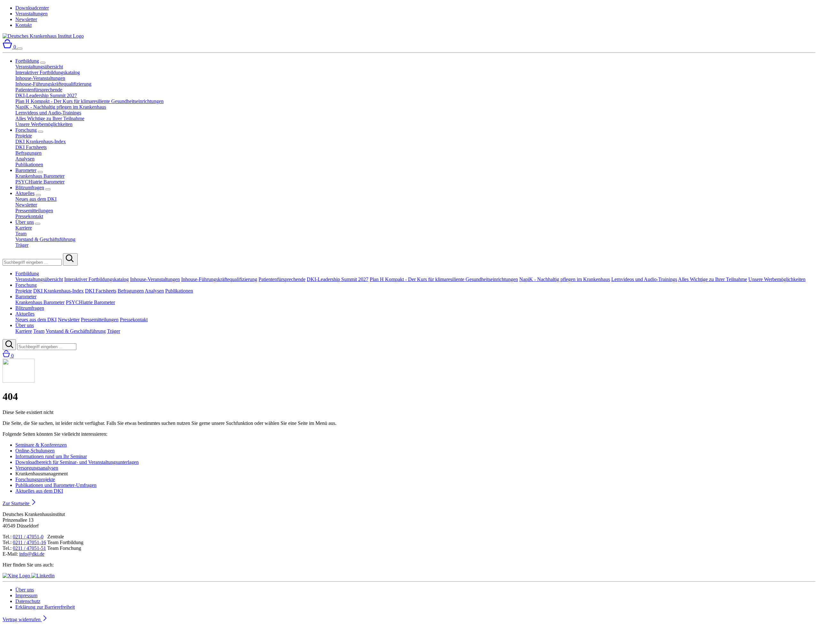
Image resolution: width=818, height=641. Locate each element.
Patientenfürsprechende (38, 89)
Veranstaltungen (31, 13)
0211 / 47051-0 (28, 536)
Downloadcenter (32, 8)
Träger (21, 245)
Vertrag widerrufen (22, 619)
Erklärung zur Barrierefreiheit (45, 607)
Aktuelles (25, 193)
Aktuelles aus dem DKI (39, 491)
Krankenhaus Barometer (40, 176)
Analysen (25, 158)
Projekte (23, 135)
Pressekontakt (29, 216)
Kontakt (23, 25)
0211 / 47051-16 (29, 542)
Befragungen (28, 153)
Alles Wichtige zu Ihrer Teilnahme (49, 118)
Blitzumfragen (29, 187)
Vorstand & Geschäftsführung (45, 239)
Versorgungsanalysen (36, 468)
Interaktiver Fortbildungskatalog (47, 72)
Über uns (24, 222)
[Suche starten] (70, 259)
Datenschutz (27, 601)
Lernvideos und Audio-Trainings (48, 112)
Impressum (26, 595)
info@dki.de (31, 554)
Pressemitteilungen (34, 210)
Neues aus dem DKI (36, 199)
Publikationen (29, 164)
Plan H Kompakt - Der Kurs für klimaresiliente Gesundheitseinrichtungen (89, 101)
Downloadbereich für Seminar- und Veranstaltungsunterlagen (77, 462)
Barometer (25, 170)
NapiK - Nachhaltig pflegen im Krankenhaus (60, 107)
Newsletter (26, 19)
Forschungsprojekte (35, 479)
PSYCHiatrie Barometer (40, 181)
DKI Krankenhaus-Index (40, 141)
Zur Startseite (17, 503)
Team (21, 233)
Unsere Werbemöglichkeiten (44, 124)
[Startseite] (43, 36)
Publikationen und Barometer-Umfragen (55, 485)
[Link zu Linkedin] (43, 575)
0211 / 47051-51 (29, 548)
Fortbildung (27, 61)
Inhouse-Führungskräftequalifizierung (53, 84)
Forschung (26, 130)
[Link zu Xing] (17, 575)
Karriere (23, 228)
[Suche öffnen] (9, 344)
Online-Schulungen (35, 450)
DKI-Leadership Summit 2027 (46, 95)
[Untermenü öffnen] (42, 63)
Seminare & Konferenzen (41, 445)
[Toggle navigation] (19, 49)
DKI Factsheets (31, 147)
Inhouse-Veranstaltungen (40, 78)
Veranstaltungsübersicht (39, 66)
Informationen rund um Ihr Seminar (51, 456)
